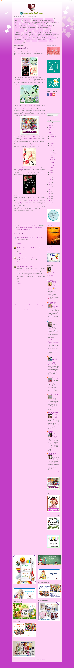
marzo (51, 172)
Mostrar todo (58, 471)
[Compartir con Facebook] (42, 225)
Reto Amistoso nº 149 (30, 136)
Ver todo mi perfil (50, 275)
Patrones (39, 34)
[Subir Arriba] (73, 667)
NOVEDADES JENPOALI (51, 432)
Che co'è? (16, 27)
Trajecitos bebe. (55, 378)
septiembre (52, 141)
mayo (51, 150)
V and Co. (50, 340)
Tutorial (34, 41)
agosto (51, 143)
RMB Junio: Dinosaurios (52, 156)
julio (51, 145)
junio (51, 148)
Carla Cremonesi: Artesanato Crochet (28, 138)
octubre (51, 138)
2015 (50, 193)
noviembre (52, 136)
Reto (30, 37)
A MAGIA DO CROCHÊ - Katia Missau (53, 413)
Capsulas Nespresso (31, 25)
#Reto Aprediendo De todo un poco (47, 20)
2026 (50, 123)
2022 (50, 132)
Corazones (33, 144)
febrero (51, 174)
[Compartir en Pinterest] (43, 225)
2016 (50, 191)
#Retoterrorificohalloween (39, 22)
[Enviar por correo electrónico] (39, 225)
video (51, 41)
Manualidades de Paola (28, 32)
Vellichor (54, 323)
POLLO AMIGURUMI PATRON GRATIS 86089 (53, 285)
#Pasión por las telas (22, 227)
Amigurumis (54, 22)
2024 (50, 127)
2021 (50, 180)
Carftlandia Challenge (42, 25)
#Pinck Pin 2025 (36, 20)
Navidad (26, 34)
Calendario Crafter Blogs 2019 (20, 25)
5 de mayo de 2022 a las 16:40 (35, 237)
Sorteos (28, 41)
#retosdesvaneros (27, 22)
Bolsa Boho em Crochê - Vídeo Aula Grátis (55, 416)
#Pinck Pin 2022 (26, 20)
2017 (50, 189)
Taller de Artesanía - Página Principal (52, 454)
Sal (50, 39)
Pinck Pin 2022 (47, 34)
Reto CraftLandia (18, 39)
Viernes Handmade (18, 42)
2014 (50, 196)
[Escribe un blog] (40, 225)
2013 (50, 198)
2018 (50, 187)
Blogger (43, 659)
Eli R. (18, 266)
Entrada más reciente (19, 305)
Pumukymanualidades (21, 247)
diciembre (52, 134)
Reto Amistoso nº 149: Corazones (53, 153)
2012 (50, 200)
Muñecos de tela (17, 34)
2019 (50, 184)
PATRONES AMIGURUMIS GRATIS (53, 281)
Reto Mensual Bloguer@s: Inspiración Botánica (52, 161)
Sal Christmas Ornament (19, 41)
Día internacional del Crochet (19, 29)
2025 (50, 125)
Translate (56, 117)
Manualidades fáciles (39, 32)
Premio (54, 34)
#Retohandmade (18, 22)
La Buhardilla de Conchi (53, 273)
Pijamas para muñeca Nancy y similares (55, 306)
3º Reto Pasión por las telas (33, 200)
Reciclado (16, 37)
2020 (50, 182)
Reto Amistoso (38, 37)
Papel (33, 34)
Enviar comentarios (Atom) (32, 309)
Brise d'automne (19, 169)
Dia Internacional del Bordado (43, 27)
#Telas (47, 22)
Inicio (30, 305)
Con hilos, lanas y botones (53, 321)
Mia (18, 257)
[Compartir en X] (41, 225)
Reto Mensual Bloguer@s (41, 39)
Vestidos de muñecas (43, 41)
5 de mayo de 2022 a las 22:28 (33, 247)
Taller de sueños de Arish (25, 202)
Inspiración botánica (22, 108)
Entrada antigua (40, 305)
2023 (50, 129)
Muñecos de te (49, 32)
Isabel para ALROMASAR (22, 237)
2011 (50, 203)
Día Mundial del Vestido (31, 29)
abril (51, 170)
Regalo (24, 37)
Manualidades (17, 32)
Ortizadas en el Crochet (53, 394)
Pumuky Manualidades (53, 377)
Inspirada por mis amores (30, 107)
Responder (19, 243)
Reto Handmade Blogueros (29, 39)
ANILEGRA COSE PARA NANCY (52, 303)
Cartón (50, 25)
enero (51, 177)
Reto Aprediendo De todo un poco (49, 37)
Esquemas (40, 29)
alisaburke (50, 356)
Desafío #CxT (32, 27)
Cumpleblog (24, 27)
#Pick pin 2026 (17, 20)
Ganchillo (48, 29)
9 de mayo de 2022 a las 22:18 (26, 257)
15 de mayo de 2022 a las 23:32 (27, 266)
